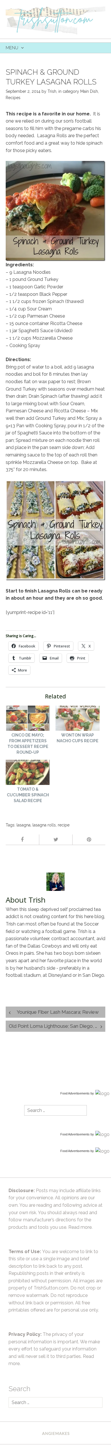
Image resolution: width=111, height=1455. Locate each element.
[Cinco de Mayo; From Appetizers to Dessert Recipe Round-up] (28, 719)
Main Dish (89, 91)
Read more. (80, 1227)
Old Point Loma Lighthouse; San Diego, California (57, 1026)
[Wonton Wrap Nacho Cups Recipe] (78, 719)
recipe (63, 825)
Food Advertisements (75, 1093)
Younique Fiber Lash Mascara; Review (58, 1012)
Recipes (13, 97)
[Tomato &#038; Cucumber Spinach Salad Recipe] (28, 773)
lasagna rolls (44, 825)
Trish (52, 91)
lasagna (23, 825)
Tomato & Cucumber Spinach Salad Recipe (28, 795)
